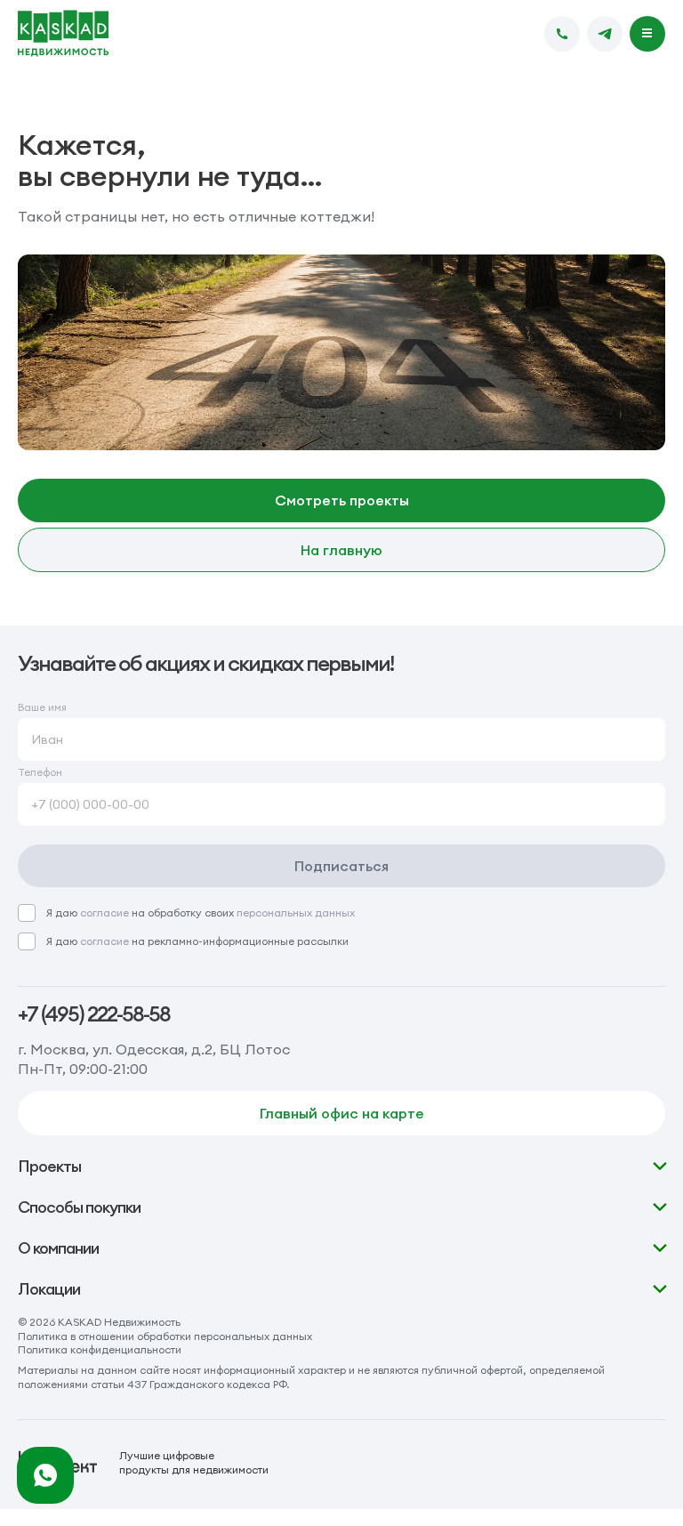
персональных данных (296, 912)
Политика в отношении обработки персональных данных (165, 1336)
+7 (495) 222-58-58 (94, 1014)
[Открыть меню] (647, 34)
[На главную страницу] (63, 34)
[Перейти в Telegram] (605, 34)
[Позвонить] (562, 34)
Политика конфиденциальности (99, 1349)
